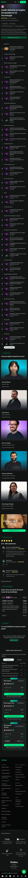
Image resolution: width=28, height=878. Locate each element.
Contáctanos (18, 793)
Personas (8, 659)
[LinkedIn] (10, 876)
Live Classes (18, 769)
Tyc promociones (19, 806)
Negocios (4, 808)
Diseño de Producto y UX (6, 789)
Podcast (17, 779)
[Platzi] (3, 2)
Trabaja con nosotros (20, 777)
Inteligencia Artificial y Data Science (6, 777)
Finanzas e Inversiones (4, 818)
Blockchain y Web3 (6, 811)
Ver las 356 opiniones (6, 581)
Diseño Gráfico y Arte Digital (6, 801)
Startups (4, 821)
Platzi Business (18, 767)
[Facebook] (18, 876)
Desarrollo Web (5, 767)
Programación (5, 805)
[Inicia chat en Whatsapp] (24, 872)
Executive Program (19, 774)
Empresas (19, 659)
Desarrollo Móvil (5, 797)
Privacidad (17, 804)
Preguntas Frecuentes (20, 791)
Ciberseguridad (5, 780)
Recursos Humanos (6, 814)
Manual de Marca (19, 785)
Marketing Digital (5, 773)
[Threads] (25, 876)
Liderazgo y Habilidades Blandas (6, 784)
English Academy (5, 770)
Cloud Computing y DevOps (6, 825)
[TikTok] (14, 876)
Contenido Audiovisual (4, 793)
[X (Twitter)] (21, 876)
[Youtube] (2, 876)
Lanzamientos (18, 772)
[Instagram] (6, 876)
